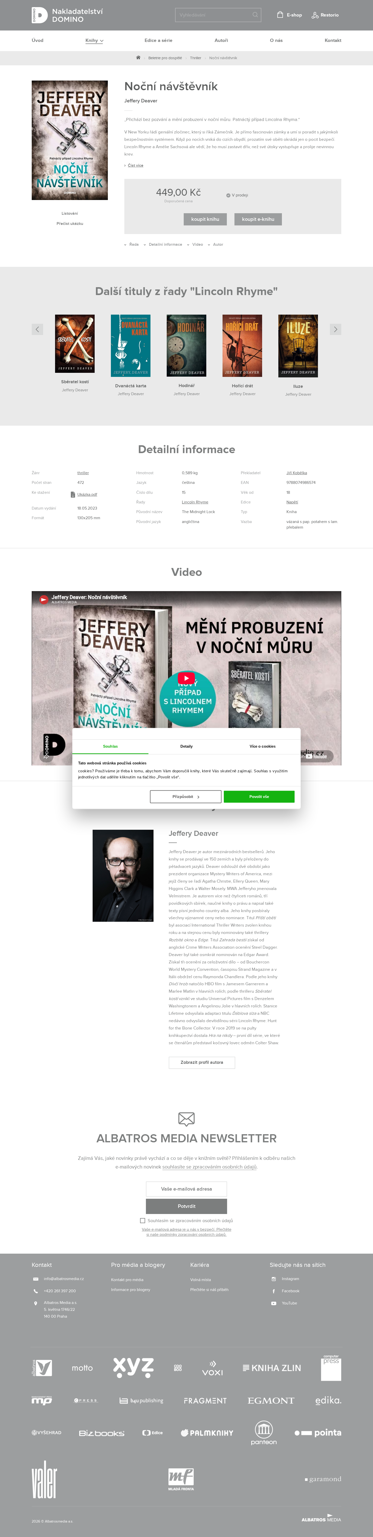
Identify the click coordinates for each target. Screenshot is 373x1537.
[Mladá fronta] (181, 1479)
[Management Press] (42, 1401)
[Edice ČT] (152, 1433)
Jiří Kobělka (296, 473)
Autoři (221, 40)
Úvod (37, 40)
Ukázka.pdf (87, 494)
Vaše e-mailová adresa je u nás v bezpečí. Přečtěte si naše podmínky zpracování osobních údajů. (186, 1232)
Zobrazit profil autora (202, 1062)
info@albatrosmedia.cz (64, 1279)
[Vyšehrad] (46, 1433)
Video (197, 244)
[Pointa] (318, 1433)
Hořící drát (242, 386)
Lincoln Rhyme (195, 502)
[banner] (67, 15)
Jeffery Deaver (140, 101)
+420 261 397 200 (60, 1291)
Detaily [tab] (186, 746)
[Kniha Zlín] (271, 1368)
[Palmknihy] (207, 1433)
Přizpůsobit (183, 796)
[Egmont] (271, 1401)
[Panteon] (264, 1433)
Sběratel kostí (75, 382)
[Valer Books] (44, 1479)
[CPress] (85, 1401)
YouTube (289, 1303)
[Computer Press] (331, 1368)
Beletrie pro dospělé (165, 58)
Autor (218, 244)
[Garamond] (323, 1479)
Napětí (292, 502)
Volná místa (200, 1280)
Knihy (92, 40)
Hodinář (187, 385)
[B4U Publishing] (141, 1401)
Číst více (135, 165)
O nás (276, 40)
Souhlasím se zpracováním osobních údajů (190, 1220)
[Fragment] (205, 1401)
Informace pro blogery (130, 1289)
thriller (83, 473)
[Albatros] (42, 1368)
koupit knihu (205, 219)
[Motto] (82, 1368)
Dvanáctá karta (130, 386)
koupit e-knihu (258, 219)
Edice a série (159, 40)
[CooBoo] (177, 1368)
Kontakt (333, 40)
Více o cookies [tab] (263, 746)
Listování (70, 213)
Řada (134, 244)
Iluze (298, 386)
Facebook (290, 1291)
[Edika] (328, 1401)
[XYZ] (133, 1368)
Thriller (195, 58)
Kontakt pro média (127, 1280)
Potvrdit (186, 1206)
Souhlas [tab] (110, 746)
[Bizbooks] (102, 1433)
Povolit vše (259, 796)
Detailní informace (165, 244)
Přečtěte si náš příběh (209, 1289)
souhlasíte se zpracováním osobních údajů (209, 1167)
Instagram (290, 1279)
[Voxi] (212, 1368)
